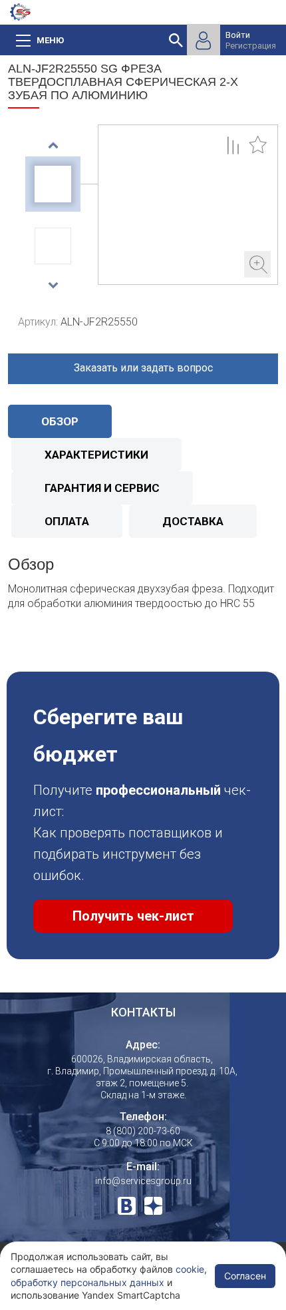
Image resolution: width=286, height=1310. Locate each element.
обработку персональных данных (87, 1282)
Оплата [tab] (67, 521)
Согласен (245, 1275)
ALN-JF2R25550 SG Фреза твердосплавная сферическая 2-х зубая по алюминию (188, 204)
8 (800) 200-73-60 (143, 1131)
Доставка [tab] (192, 521)
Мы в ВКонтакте (127, 1206)
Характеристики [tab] (96, 454)
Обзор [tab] (59, 421)
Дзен (153, 1206)
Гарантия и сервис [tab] (102, 488)
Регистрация (250, 46)
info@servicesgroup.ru (143, 1181)
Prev (52, 145)
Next (52, 285)
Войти (237, 35)
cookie (190, 1269)
